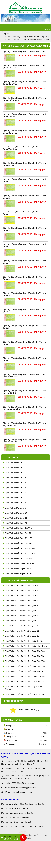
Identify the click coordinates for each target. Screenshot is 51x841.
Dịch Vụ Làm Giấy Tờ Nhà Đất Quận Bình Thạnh (26, 666)
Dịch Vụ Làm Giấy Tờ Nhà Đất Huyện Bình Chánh (23, 687)
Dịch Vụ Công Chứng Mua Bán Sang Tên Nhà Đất (22, 804)
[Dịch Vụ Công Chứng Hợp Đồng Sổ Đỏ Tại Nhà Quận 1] (9, 366)
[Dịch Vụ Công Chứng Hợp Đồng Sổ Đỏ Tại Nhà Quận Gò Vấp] (9, 171)
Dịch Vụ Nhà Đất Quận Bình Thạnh (20, 553)
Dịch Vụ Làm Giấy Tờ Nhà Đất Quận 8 (21, 616)
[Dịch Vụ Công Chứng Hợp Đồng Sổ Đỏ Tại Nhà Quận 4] (9, 317)
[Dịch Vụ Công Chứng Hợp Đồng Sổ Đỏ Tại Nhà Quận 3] (9, 333)
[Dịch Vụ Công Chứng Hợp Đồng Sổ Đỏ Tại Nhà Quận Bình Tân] (9, 138)
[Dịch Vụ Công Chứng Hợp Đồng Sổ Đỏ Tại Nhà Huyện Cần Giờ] (9, 447)
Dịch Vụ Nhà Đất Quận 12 (16, 523)
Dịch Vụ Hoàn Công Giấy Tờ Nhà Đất (17, 813)
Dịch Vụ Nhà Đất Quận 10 (16, 513)
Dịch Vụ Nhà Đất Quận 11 (16, 518)
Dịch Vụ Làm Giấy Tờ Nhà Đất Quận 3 (21, 595)
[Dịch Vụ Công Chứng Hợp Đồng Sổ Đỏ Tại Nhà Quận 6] (9, 285)
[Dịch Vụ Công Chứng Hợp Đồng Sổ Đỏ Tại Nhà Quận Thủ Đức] (9, 73)
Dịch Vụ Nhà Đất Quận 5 (15, 482)
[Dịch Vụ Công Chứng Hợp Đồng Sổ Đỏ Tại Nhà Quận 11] (9, 203)
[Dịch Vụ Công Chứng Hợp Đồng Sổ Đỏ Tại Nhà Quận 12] (9, 187)
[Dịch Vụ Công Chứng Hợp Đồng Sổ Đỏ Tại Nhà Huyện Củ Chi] (9, 399)
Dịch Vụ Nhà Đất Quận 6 (15, 493)
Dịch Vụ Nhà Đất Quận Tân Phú (19, 543)
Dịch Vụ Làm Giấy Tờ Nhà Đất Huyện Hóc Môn (25, 676)
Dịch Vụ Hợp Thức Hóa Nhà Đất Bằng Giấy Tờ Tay (23, 826)
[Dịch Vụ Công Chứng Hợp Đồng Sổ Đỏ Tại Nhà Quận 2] (9, 350)
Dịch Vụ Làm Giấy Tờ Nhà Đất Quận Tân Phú (24, 656)
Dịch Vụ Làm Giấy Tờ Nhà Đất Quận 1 (21, 585)
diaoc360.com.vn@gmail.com (23, 788)
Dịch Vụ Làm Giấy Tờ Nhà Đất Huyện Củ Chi (24, 694)
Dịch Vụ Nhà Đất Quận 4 (15, 477)
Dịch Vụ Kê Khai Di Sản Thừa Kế (15, 817)
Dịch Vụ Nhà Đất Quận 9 (15, 508)
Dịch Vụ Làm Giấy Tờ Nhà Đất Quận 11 (22, 631)
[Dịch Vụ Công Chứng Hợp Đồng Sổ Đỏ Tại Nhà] (9, 57)
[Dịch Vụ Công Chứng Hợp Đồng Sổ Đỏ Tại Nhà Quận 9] (9, 236)
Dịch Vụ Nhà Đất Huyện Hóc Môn (19, 563)
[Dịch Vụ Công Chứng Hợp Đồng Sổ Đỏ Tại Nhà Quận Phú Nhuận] (9, 106)
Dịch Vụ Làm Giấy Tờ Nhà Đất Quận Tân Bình (25, 651)
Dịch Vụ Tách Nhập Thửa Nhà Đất (16, 822)
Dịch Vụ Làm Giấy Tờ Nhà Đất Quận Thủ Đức (24, 671)
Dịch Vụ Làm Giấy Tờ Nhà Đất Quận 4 (21, 600)
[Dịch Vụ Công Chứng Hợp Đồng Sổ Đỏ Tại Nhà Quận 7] (9, 268)
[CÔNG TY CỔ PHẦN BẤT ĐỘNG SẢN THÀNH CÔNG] (25, 7)
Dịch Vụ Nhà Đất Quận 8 (15, 503)
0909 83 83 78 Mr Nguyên (23, 783)
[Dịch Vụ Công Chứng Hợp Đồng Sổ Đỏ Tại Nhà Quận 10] (9, 220)
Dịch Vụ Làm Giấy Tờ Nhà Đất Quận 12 (22, 636)
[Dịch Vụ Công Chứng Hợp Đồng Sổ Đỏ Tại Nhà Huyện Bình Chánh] (9, 415)
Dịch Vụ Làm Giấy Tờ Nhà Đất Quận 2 (21, 590)
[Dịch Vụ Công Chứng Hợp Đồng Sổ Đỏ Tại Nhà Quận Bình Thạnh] (9, 90)
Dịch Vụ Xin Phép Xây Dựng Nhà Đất (17, 808)
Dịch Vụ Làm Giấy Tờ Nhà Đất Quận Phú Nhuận (26, 646)
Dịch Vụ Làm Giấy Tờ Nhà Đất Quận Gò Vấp (24, 641)
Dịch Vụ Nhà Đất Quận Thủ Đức (19, 558)
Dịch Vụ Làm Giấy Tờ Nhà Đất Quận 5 (21, 605)
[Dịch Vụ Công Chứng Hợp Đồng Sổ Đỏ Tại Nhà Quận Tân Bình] (9, 155)
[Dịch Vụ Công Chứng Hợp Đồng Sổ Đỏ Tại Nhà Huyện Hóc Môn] (9, 382)
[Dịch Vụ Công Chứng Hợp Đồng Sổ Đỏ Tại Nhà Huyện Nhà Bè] (9, 431)
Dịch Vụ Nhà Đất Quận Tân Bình (19, 533)
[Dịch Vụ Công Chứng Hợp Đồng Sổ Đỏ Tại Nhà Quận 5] (9, 301)
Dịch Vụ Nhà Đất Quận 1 (15, 462)
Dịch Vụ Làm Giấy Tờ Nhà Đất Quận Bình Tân (25, 661)
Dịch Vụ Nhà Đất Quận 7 (15, 498)
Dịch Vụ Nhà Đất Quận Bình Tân (19, 538)
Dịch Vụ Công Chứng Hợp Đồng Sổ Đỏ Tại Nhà (24, 51)
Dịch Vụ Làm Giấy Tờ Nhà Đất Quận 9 (21, 621)
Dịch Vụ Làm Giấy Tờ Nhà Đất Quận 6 (21, 611)
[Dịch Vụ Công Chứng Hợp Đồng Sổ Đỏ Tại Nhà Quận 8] (9, 252)
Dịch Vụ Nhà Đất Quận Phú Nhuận (20, 548)
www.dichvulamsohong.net (24, 792)
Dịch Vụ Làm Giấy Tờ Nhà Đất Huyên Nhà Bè (24, 681)
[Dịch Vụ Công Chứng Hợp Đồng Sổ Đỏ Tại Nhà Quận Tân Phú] (9, 122)
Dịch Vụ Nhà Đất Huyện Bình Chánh (20, 568)
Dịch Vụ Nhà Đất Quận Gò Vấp (18, 528)
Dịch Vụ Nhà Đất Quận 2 (15, 467)
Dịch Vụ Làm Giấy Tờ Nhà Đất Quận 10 (22, 626)
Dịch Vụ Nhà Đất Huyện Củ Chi (18, 573)
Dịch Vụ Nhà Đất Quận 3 (15, 472)
